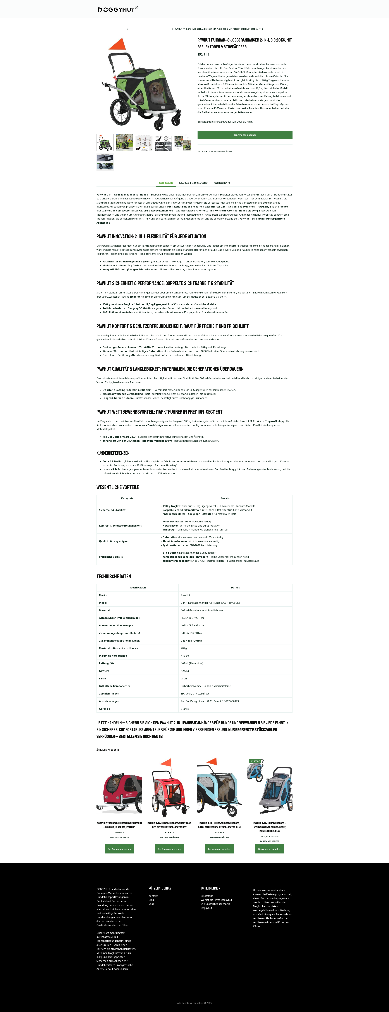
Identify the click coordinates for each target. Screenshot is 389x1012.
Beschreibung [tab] (166, 183)
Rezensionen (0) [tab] (222, 183)
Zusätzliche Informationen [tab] (193, 183)
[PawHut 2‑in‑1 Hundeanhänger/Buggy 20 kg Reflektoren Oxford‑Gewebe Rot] (169, 787)
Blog (151, 900)
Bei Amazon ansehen (245, 134)
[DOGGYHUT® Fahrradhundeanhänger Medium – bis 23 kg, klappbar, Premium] (119, 787)
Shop (151, 904)
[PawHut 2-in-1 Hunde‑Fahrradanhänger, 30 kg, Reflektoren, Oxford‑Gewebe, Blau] (219, 787)
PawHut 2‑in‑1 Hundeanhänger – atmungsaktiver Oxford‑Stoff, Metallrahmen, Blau (269, 827)
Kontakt (153, 896)
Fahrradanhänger (222, 151)
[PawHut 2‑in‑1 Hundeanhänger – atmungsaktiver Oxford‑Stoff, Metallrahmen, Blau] (270, 787)
